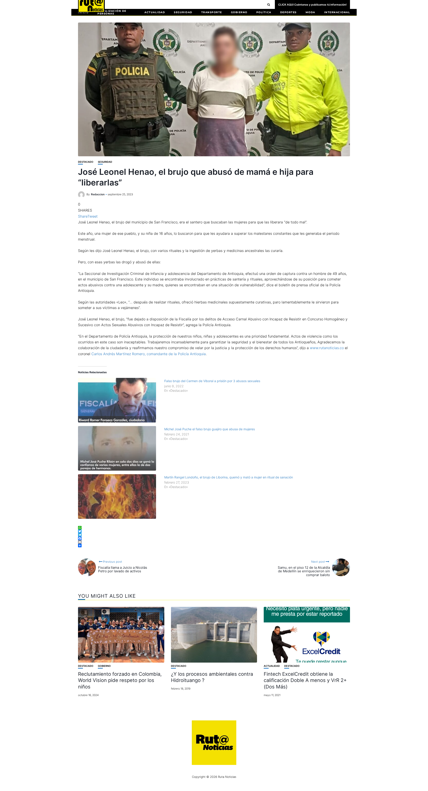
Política (263, 12)
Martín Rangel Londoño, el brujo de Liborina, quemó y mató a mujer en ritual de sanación (228, 477)
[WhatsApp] (214, 527)
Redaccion (98, 194)
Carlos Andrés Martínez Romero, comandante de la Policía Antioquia (148, 354)
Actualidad (154, 12)
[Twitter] (214, 531)
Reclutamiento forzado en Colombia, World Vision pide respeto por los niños (120, 680)
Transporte (211, 12)
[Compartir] (214, 545)
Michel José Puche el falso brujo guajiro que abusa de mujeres (209, 429)
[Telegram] (214, 535)
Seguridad (183, 12)
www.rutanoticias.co (327, 348)
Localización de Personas (111, 12)
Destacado (85, 162)
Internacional (337, 12)
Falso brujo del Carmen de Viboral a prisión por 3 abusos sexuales (212, 381)
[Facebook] (214, 538)
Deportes (288, 12)
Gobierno (239, 12)
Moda (310, 12)
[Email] (214, 542)
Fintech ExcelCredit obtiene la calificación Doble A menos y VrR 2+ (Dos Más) (305, 680)
